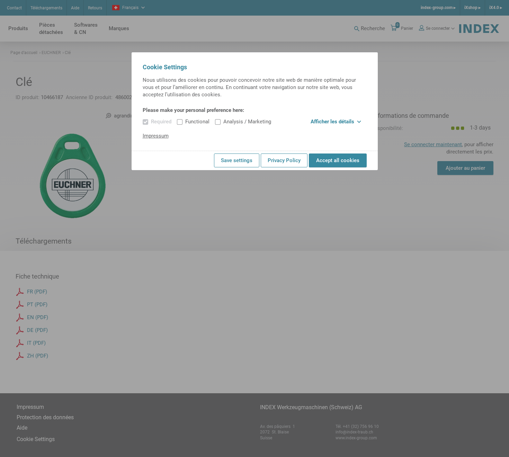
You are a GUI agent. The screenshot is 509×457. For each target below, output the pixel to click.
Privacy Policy (284, 160)
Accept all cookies (337, 160)
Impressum (156, 136)
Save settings (236, 160)
